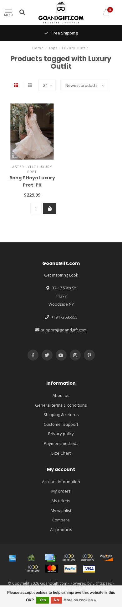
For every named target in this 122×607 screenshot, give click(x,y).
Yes (42, 600)
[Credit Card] (50, 557)
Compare (61, 520)
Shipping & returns (61, 414)
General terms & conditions (61, 405)
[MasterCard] (51, 568)
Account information (61, 481)
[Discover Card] (106, 557)
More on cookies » (80, 600)
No (56, 600)
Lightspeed (102, 583)
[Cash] (31, 557)
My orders (61, 491)
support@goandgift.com (64, 330)
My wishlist (61, 510)
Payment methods (61, 443)
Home (38, 47)
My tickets (61, 501)
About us (61, 395)
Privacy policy (61, 433)
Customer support (61, 424)
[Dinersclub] (87, 557)
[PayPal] (70, 568)
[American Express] (12, 557)
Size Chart (61, 453)
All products (61, 529)
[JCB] (33, 568)
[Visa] (89, 568)
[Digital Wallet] (69, 557)
